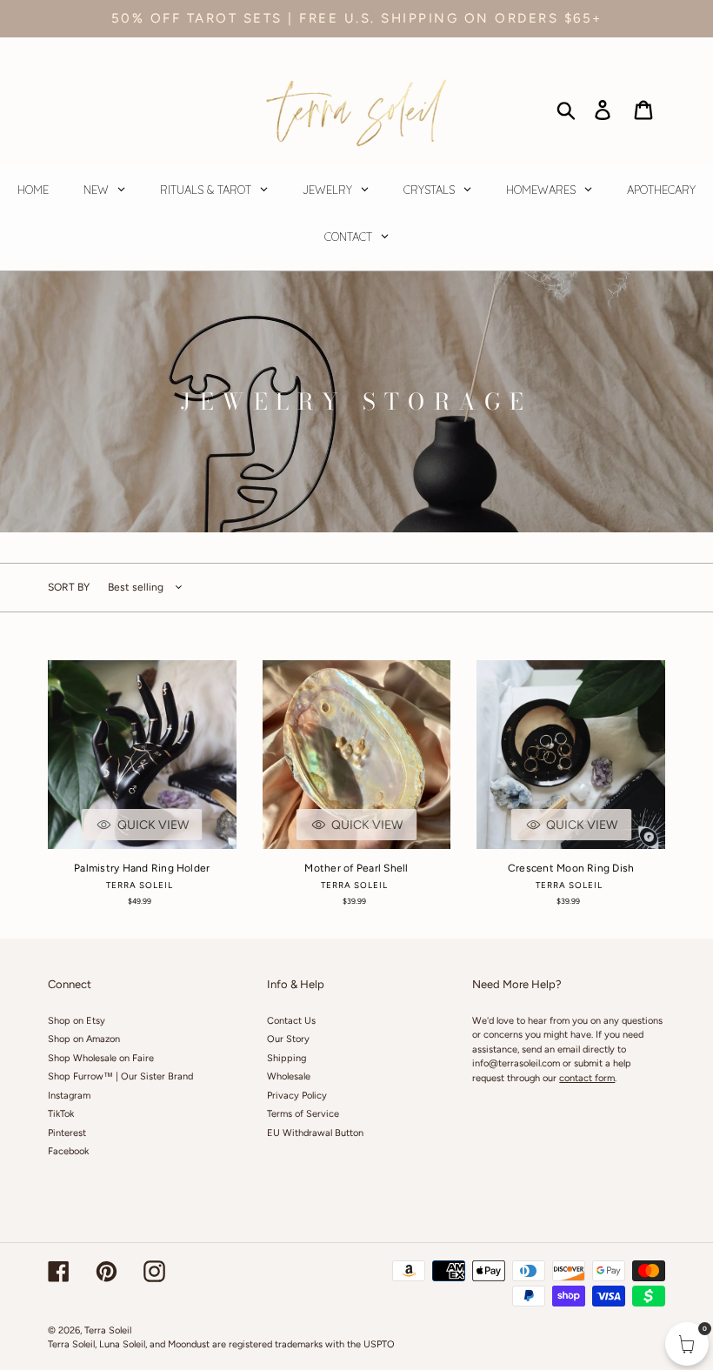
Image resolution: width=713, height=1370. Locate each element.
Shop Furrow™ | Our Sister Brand (120, 1076)
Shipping (286, 1058)
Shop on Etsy (76, 1020)
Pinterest (67, 1133)
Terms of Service (303, 1113)
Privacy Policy (297, 1095)
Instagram (69, 1095)
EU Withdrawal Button (315, 1133)
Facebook (68, 1151)
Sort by (69, 587)
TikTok (61, 1113)
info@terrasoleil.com (516, 1063)
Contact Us (291, 1020)
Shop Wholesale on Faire (101, 1058)
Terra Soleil (107, 1330)
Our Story (288, 1039)
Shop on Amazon (84, 1039)
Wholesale (288, 1076)
